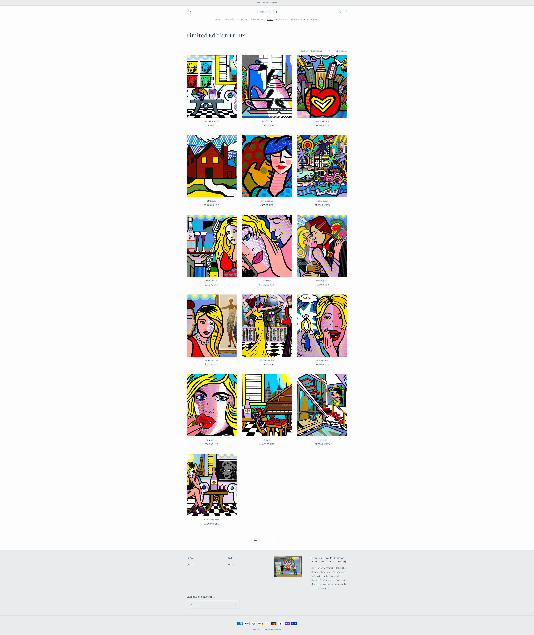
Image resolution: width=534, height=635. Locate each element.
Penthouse (322, 440)
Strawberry (211, 440)
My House (211, 201)
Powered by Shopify (275, 629)
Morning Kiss (267, 201)
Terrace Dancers (267, 360)
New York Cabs (322, 121)
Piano (267, 440)
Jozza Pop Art (262, 629)
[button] (190, 11)
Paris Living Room (212, 520)
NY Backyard (267, 121)
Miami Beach (322, 201)
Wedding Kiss (322, 280)
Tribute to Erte (211, 360)
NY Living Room (212, 121)
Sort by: (304, 51)
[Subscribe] (236, 604)
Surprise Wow (322, 360)
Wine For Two (211, 280)
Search (190, 564)
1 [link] (255, 538)
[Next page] (279, 538)
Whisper (267, 280)
